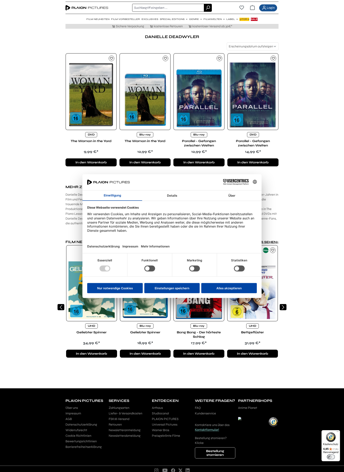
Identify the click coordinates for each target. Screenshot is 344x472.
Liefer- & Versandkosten (125, 413)
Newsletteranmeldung (125, 430)
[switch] (331, 456)
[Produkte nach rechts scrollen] (283, 307)
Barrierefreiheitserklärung (83, 447)
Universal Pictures (164, 424)
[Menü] (337, 432)
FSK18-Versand (119, 419)
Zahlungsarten (119, 408)
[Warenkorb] (252, 8)
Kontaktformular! (207, 430)
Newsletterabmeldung (125, 436)
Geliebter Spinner (91, 332)
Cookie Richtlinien (78, 436)
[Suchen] (208, 8)
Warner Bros (160, 430)
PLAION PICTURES (165, 419)
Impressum (73, 413)
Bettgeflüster (252, 332)
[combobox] (168, 8)
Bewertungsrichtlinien (81, 441)
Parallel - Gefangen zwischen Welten (199, 143)
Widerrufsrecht (76, 430)
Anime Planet (247, 408)
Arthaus (157, 408)
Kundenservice (205, 413)
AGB (68, 419)
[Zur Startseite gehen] (86, 7)
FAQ (198, 408)
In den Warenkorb (91, 162)
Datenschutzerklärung (81, 424)
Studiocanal (160, 413)
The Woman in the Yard (91, 141)
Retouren (115, 424)
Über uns (71, 408)
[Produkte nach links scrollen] (61, 307)
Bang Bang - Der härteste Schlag (199, 334)
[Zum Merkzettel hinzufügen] (111, 58)
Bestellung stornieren (215, 453)
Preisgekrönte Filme (166, 436)
